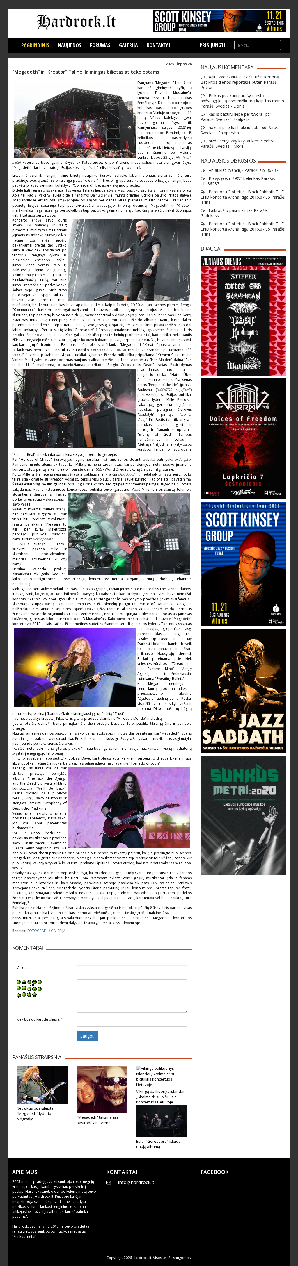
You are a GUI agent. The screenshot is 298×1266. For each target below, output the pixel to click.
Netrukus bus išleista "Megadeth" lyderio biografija (35, 1114)
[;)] (29, 981)
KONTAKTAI (159, 45)
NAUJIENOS (69, 45)
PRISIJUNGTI (213, 45)
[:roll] (19, 987)
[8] (34, 981)
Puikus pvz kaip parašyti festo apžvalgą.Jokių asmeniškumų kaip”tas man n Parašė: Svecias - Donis (242, 101)
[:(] (29, 994)
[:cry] (24, 994)
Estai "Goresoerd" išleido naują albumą (158, 1144)
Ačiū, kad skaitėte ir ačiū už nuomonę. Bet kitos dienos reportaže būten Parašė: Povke (240, 82)
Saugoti (87, 1036)
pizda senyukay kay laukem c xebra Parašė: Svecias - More (237, 143)
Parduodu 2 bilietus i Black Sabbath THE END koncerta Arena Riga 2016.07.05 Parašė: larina (243, 197)
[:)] (19, 981)
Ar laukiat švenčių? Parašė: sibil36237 (242, 170)
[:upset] (29, 987)
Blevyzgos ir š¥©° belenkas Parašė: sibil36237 (238, 181)
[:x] (34, 994)
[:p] (40, 981)
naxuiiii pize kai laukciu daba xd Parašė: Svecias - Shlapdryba (241, 130)
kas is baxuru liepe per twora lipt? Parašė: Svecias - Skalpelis (236, 117)
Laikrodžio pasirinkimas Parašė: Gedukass (234, 213)
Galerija (128, 45)
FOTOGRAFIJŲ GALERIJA (46, 930)
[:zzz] (34, 987)
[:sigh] (40, 987)
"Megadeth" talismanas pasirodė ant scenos (97, 1120)
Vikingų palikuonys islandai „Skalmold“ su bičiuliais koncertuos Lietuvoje (160, 1097)
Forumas (100, 45)
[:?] (19, 994)
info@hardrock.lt (136, 1182)
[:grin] (24, 981)
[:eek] (24, 987)
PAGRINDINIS (35, 45)
